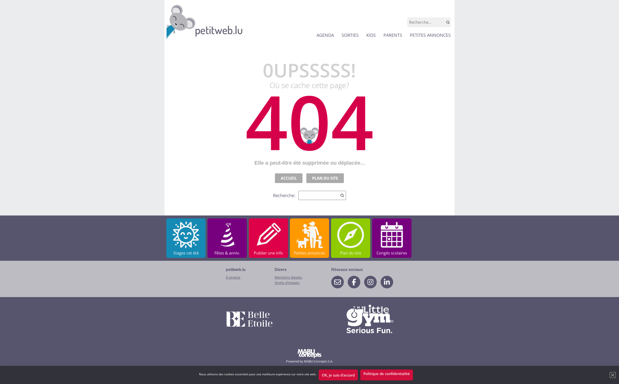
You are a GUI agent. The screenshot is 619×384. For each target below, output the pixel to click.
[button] (612, 375)
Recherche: (284, 195)
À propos (233, 277)
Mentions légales (288, 277)
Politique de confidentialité (386, 373)
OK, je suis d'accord (338, 375)
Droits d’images (287, 282)
